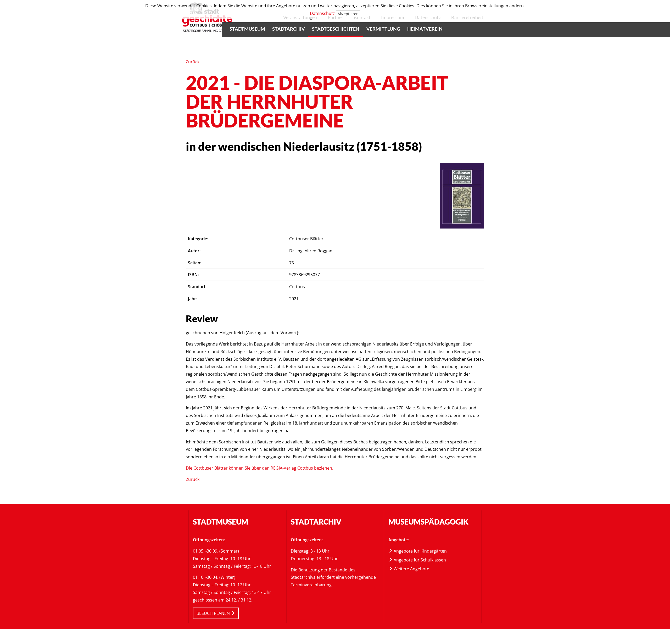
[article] (462, 196)
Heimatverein (425, 29)
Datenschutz (322, 13)
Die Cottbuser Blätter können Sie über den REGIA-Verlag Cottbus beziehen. (259, 468)
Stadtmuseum (247, 29)
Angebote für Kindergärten (420, 551)
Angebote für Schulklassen (419, 560)
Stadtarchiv (288, 29)
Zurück (192, 62)
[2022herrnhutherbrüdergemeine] (462, 195)
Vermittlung (383, 29)
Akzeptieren (348, 13)
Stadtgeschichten (335, 29)
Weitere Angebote (411, 569)
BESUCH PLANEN (214, 613)
